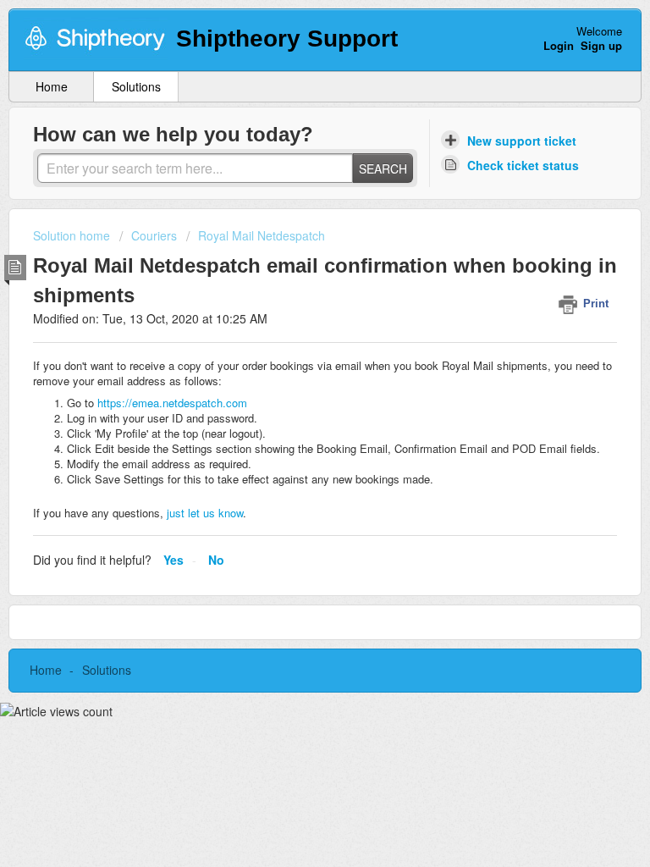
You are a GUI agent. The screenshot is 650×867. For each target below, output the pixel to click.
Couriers (154, 235)
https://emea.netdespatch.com (172, 403)
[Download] (293, 420)
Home (52, 86)
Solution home (73, 235)
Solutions (136, 86)
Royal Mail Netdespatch (261, 235)
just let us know (203, 513)
